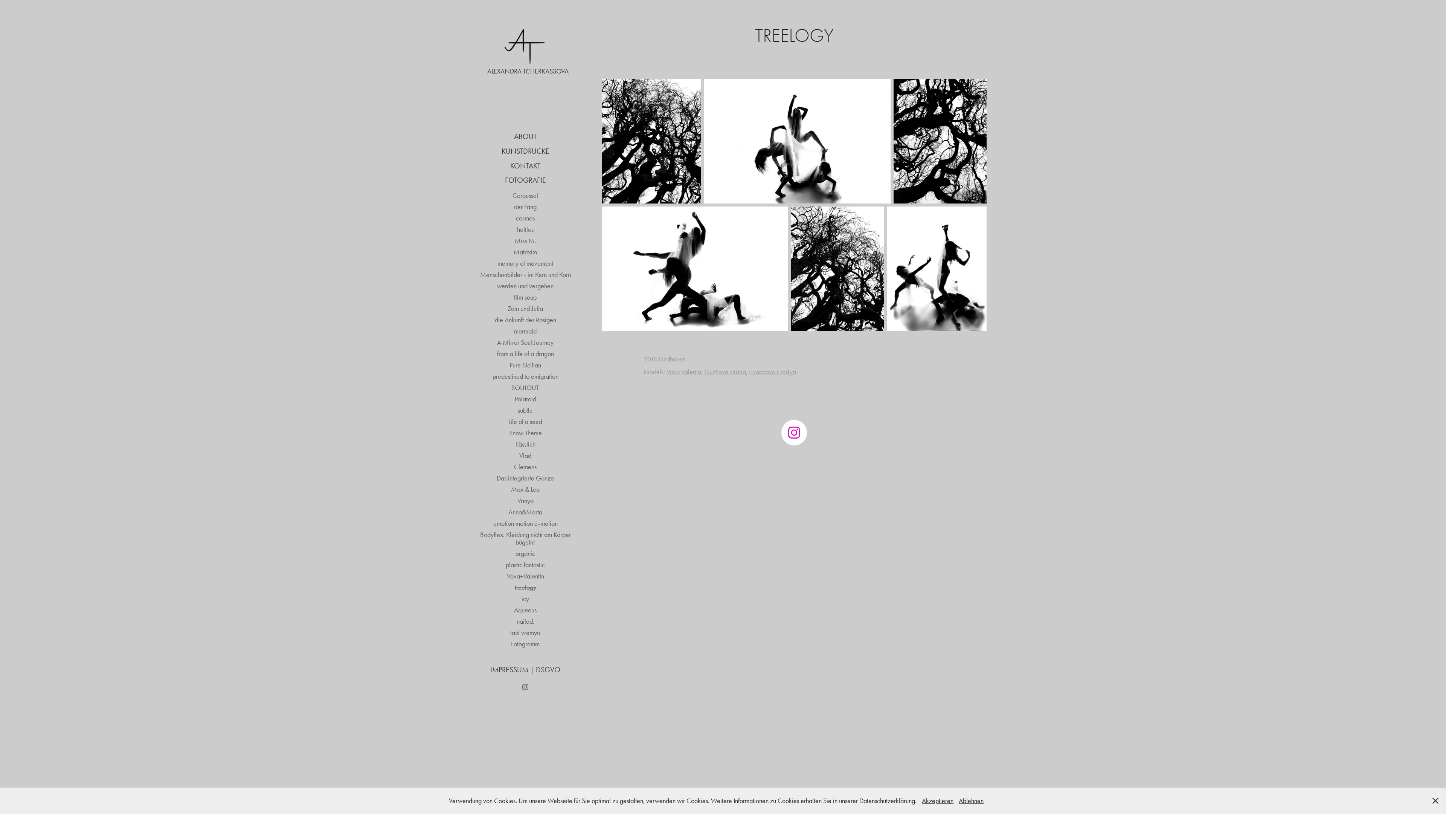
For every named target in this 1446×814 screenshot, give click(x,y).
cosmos (525, 218)
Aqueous (525, 610)
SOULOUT (525, 388)
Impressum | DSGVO (525, 669)
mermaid (525, 331)
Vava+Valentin (525, 576)
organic (525, 553)
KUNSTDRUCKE (525, 151)
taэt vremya (525, 633)
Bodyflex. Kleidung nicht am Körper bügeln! (525, 538)
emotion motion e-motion (525, 523)
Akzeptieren (937, 801)
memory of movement (525, 263)
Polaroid (525, 399)
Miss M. (525, 241)
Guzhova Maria (725, 372)
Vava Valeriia (684, 372)
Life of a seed (525, 422)
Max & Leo (525, 489)
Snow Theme (525, 433)
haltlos (525, 229)
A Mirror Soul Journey (525, 342)
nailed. (525, 621)
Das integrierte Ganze (525, 478)
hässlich (525, 444)
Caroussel (525, 195)
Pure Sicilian (525, 365)
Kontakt (525, 165)
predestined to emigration (525, 376)
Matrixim (525, 252)
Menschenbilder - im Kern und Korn (525, 275)
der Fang (525, 207)
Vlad (525, 455)
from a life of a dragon (525, 354)
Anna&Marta (525, 512)
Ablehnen (971, 801)
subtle (525, 410)
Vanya (525, 501)
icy (525, 599)
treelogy (525, 587)
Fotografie (525, 180)
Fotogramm (525, 644)
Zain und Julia (525, 308)
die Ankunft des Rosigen (525, 320)
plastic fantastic (525, 565)
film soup (525, 297)
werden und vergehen (525, 286)
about (525, 136)
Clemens (525, 467)
